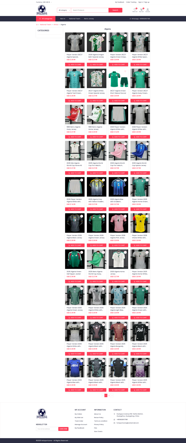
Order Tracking (131, 2)
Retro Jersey (89, 19)
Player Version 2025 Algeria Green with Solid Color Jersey (139, 310)
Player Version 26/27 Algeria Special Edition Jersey (74, 57)
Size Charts (98, 431)
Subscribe (63, 429)
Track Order (79, 421)
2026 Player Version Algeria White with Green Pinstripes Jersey (139, 130)
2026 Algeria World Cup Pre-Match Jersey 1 (117, 165)
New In (62, 19)
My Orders (78, 414)
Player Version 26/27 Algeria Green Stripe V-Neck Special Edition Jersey (118, 58)
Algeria (63, 24)
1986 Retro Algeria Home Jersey (95, 128)
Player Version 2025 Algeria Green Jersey (75, 309)
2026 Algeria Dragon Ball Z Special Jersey (96, 56)
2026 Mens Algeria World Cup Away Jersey (95, 273)
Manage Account (81, 424)
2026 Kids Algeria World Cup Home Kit (74, 164)
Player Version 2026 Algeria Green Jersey (96, 236)
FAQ (95, 428)
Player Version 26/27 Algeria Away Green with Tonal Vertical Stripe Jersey (140, 94)
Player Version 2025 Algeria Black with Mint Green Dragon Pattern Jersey (95, 383)
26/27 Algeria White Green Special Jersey (96, 92)
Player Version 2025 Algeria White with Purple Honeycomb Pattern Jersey (139, 383)
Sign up (146, 2)
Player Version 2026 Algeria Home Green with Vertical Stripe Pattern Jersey (140, 202)
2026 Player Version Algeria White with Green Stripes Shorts (75, 201)
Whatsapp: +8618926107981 (140, 19)
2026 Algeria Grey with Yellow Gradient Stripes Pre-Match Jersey (96, 202)
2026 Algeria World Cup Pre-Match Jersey (95, 165)
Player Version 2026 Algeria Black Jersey (74, 236)
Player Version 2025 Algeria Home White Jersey (139, 273)
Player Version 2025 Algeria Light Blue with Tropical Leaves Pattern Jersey (118, 311)
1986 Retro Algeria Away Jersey (73, 128)
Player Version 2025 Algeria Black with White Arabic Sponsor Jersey (139, 347)
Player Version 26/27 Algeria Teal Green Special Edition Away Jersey (74, 94)
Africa (56, 24)
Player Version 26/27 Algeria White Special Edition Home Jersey (140, 57)
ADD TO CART (75, 64)
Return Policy (98, 417)
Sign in (140, 2)
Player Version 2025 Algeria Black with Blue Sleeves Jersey (117, 382)
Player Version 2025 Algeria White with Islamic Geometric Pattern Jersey (74, 347)
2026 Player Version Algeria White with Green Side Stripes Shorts (117, 130)
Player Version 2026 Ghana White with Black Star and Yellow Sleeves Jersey (140, 239)
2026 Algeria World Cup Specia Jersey (139, 164)
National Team (74, 19)
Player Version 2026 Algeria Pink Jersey (117, 236)
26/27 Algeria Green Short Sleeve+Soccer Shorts (121, 92)
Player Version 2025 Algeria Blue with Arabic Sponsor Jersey (74, 383)
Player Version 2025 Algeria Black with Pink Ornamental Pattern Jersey (95, 347)
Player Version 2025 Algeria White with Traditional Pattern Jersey (95, 311)
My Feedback (119, 2)
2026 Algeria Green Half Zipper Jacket (74, 272)
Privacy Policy (99, 424)
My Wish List (79, 417)
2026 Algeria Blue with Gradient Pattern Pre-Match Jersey (117, 202)
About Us (97, 414)
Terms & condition (100, 421)
